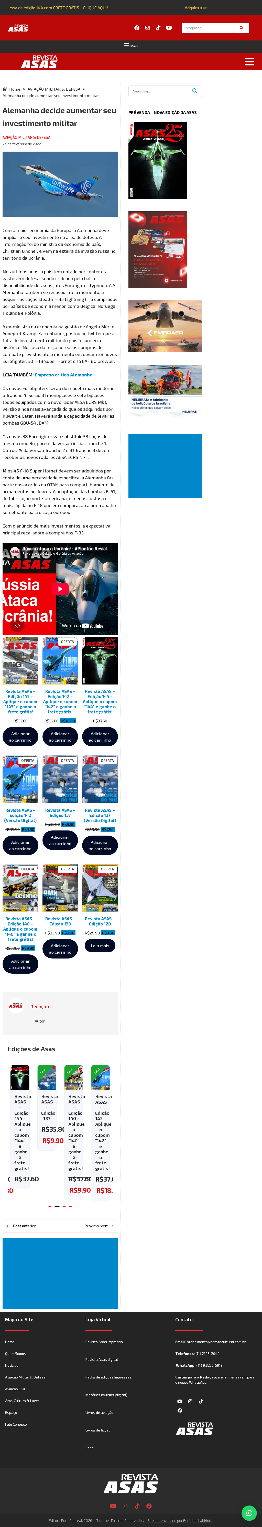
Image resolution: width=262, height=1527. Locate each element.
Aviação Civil (15, 1389)
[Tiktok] (158, 27)
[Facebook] (136, 27)
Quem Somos (15, 1353)
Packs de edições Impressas (108, 1377)
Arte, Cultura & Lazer (22, 1400)
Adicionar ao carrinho (20, 736)
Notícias (11, 1365)
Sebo (89, 1448)
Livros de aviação (99, 1412)
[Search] (241, 28)
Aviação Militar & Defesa (25, 1377)
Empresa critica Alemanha (64, 374)
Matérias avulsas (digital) (106, 1395)
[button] (131, 45)
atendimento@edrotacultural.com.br (216, 1342)
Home (9, 1342)
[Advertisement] (61, 1273)
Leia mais (100, 945)
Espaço (11, 1412)
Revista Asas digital (101, 1359)
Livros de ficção (98, 1430)
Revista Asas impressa (104, 1342)
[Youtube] (169, 27)
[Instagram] (147, 27)
